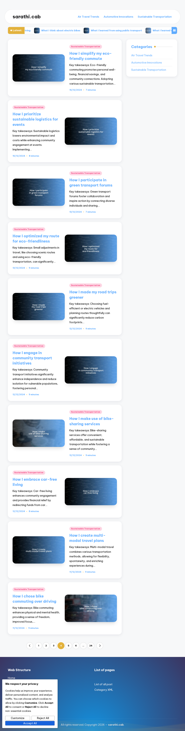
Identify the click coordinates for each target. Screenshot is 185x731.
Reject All (43, 718)
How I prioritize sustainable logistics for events (35, 119)
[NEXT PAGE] (99, 645)
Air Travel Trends (141, 55)
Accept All (30, 723)
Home (11, 678)
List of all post (103, 684)
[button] (29, 645)
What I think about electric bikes (31, 30)
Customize (17, 718)
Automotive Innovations (146, 62)
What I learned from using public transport (87, 30)
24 (90, 645)
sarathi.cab (27, 17)
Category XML (103, 689)
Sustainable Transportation (85, 46)
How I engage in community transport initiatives (32, 358)
